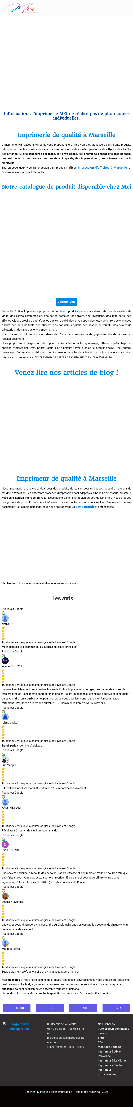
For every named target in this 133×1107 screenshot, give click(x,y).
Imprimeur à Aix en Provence (110, 1054)
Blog (9, 402)
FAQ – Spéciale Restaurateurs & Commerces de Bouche (95, 456)
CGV (100, 1042)
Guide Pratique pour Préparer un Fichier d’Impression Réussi (30, 411)
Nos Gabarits (106, 1024)
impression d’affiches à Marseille (102, 167)
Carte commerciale (27, 272)
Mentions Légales (109, 1047)
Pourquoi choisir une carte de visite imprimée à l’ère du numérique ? (98, 411)
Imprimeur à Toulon (110, 1065)
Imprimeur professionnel (107, 1072)
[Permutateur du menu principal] (126, 8)
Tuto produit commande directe (113, 1031)
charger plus (67, 301)
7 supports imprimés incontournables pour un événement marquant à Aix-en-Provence (35, 453)
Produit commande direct (27, 220)
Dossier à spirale (79, 220)
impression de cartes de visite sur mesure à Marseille (74, 357)
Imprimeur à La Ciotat (112, 1060)
